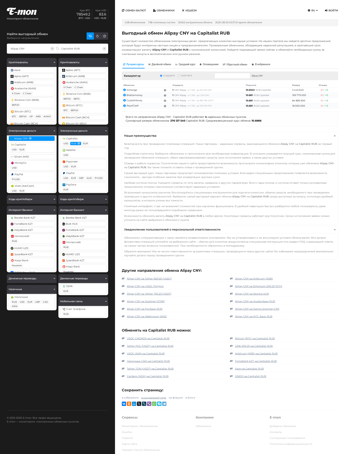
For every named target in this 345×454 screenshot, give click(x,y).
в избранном (130, 397)
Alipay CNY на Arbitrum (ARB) (254, 278)
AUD (89, 178)
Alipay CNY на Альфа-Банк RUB (255, 301)
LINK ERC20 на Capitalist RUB (254, 346)
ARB (38, 116)
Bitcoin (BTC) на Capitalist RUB (255, 338)
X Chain (16, 93)
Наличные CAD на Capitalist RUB (148, 361)
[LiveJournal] (144, 404)
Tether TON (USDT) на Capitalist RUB (150, 368)
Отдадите (169, 76)
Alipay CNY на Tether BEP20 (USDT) (149, 278)
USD (14, 149)
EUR (22, 149)
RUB (14, 241)
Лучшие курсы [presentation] (135, 64)
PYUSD (16, 179)
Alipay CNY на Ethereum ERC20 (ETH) (258, 286)
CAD (45, 302)
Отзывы (323, 85)
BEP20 (15, 105)
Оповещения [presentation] (210, 64)
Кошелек (17, 265)
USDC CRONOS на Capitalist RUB (148, 338)
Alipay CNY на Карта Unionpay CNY (257, 308)
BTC (14, 116)
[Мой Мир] (134, 404)
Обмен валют (135, 10)
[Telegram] (164, 404)
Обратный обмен (236, 64)
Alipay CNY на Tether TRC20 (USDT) (149, 293)
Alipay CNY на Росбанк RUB (144, 308)
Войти (333, 10)
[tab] (133, 64)
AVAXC (47, 116)
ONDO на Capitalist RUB (250, 376)
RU (313, 10)
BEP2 (77, 98)
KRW (14, 306)
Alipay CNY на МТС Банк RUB (253, 316)
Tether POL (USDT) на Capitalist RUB (150, 346)
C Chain (27, 93)
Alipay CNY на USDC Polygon (145, 286)
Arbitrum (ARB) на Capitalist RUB (256, 353)
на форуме (176, 397)
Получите (186, 76)
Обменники (166, 10)
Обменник (129, 85)
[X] (139, 404)
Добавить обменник (283, 426)
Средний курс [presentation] (187, 64)
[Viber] (149, 404)
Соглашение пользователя (287, 438)
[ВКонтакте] (124, 404)
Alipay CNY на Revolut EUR (252, 293)
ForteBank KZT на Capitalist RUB (256, 361)
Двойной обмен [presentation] (161, 64)
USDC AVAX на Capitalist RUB (146, 353)
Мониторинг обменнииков (139, 426)
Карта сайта (129, 444)
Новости (127, 438)
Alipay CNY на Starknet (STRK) (146, 301)
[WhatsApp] (154, 404)
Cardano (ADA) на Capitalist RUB (148, 376)
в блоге (190, 397)
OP (31, 116)
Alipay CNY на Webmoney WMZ (147, 316)
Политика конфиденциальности (291, 444)
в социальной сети (153, 397)
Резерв (296, 85)
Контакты (276, 432)
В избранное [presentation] (262, 64)
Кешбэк (191, 10)
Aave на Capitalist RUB (249, 368)
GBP (37, 302)
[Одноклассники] (129, 404)
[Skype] (159, 404)
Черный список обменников (141, 450)
